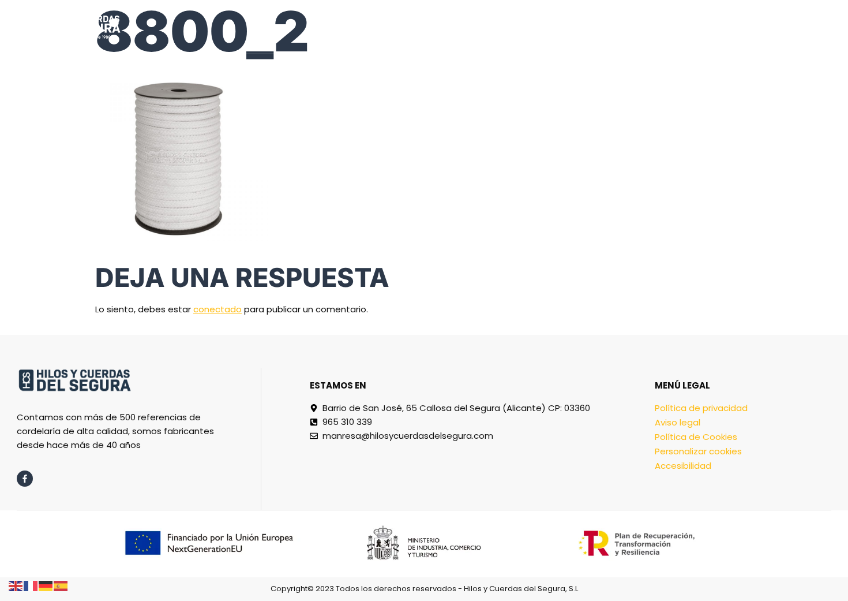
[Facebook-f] (25, 479)
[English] (16, 585)
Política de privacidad (701, 408)
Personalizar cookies (698, 451)
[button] (818, 26)
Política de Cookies (696, 437)
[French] (31, 585)
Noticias (671, 26)
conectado (217, 309)
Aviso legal (677, 422)
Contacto (744, 26)
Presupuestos (508, 26)
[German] (46, 585)
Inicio (344, 26)
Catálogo (408, 26)
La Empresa (596, 26)
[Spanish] (61, 585)
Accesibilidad (683, 466)
